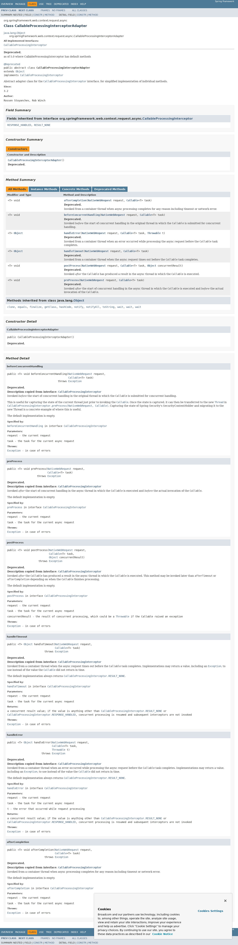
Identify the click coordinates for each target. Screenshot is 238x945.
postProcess (72, 265)
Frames (45, 10)
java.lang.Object (14, 32)
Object (20, 71)
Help (83, 4)
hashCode (65, 306)
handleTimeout (73, 251)
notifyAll (92, 306)
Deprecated (61, 4)
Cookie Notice (162, 934)
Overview (7, 4)
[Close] (225, 901)
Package (20, 4)
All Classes (79, 10)
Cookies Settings (210, 910)
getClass (50, 306)
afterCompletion (75, 200)
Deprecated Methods (109, 189)
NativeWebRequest (100, 200)
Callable (132, 200)
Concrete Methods (75, 189)
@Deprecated (12, 64)
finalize (35, 306)
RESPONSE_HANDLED (19, 125)
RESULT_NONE (42, 125)
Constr (37, 15)
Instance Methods (44, 189)
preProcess (71, 280)
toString (108, 306)
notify (78, 306)
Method (49, 15)
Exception (75, 381)
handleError (72, 233)
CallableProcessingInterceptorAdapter (34, 160)
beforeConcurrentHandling (82, 214)
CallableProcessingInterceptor (25, 45)
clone (11, 306)
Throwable (154, 233)
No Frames (58, 10)
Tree (49, 4)
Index (74, 4)
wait (120, 306)
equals (22, 306)
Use (41, 4)
